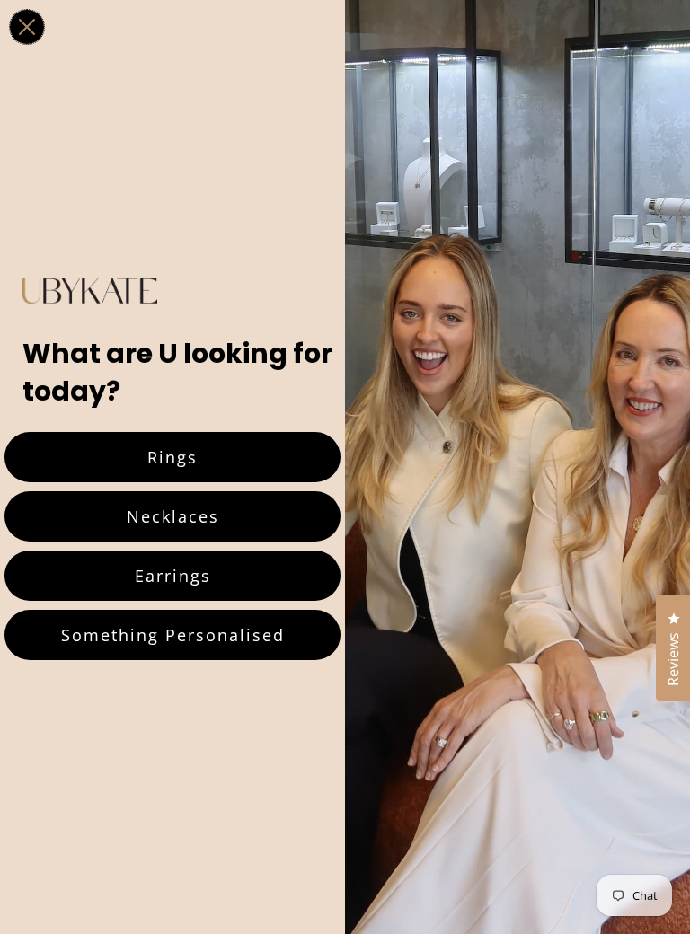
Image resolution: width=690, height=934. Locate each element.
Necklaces (173, 516)
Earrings (173, 575)
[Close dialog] (27, 27)
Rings (172, 457)
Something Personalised (173, 635)
